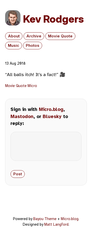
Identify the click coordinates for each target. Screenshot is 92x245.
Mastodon (21, 116)
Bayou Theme (44, 219)
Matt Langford (56, 224)
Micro (32, 85)
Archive (33, 36)
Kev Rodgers (53, 19)
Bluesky (52, 116)
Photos (32, 45)
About (14, 36)
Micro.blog (51, 109)
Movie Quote (60, 36)
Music (13, 45)
